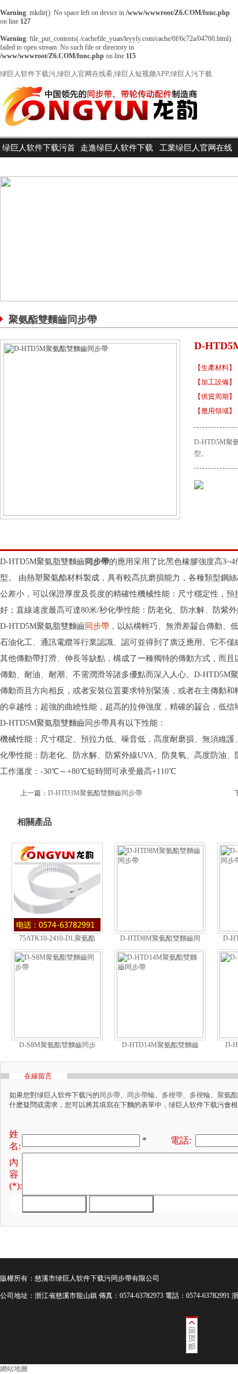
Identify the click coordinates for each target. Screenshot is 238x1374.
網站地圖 (14, 1369)
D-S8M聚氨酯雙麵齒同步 (57, 1045)
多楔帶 (172, 1095)
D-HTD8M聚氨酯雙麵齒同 (160, 938)
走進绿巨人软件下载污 (116, 157)
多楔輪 (199, 1095)
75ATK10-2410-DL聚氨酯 (57, 938)
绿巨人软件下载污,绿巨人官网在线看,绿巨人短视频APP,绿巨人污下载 (106, 74)
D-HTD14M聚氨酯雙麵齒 (160, 1045)
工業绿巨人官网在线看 (195, 157)
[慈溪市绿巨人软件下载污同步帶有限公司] (109, 134)
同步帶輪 (141, 1095)
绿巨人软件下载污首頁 (38, 157)
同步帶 (97, 626)
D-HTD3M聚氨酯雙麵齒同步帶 (95, 793)
